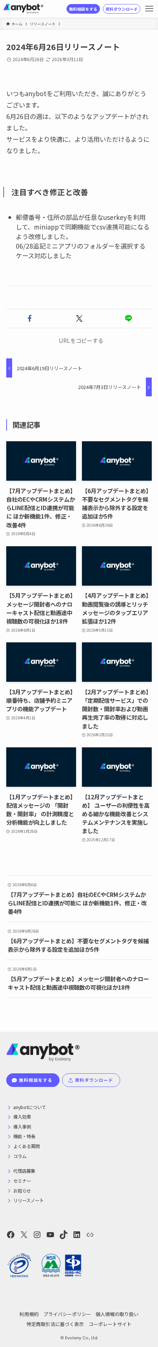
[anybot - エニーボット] (23, 9)
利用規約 (29, 1314)
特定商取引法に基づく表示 (55, 1323)
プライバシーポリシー (67, 1314)
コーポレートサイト (110, 1323)
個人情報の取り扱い (117, 1314)
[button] (29, 318)
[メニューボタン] (149, 9)
